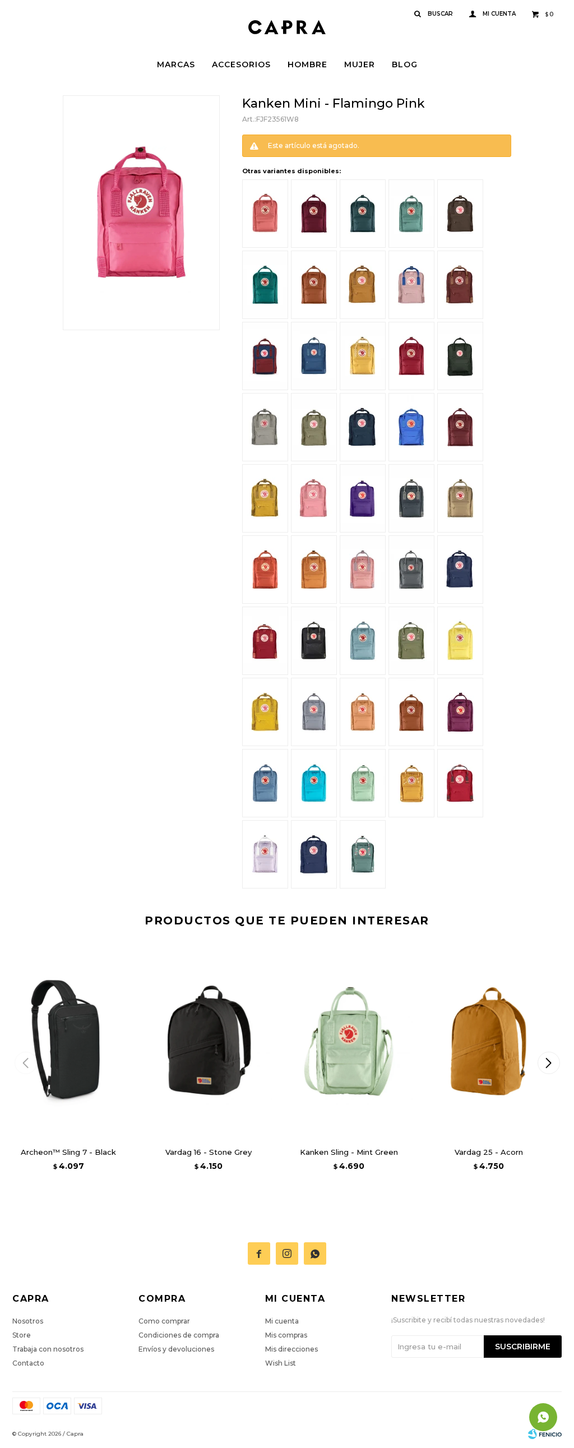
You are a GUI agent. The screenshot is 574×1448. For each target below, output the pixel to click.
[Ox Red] (460, 427)
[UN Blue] (411, 427)
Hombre (307, 64)
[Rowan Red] (265, 569)
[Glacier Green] (363, 213)
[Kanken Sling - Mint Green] (348, 1041)
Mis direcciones (291, 1349)
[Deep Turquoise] (314, 783)
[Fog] (265, 427)
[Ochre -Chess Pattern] (363, 356)
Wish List (280, 1363)
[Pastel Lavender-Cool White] (265, 854)
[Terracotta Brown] (411, 712)
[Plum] (314, 213)
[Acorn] (363, 285)
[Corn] (460, 641)
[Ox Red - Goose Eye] (460, 285)
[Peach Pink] (265, 213)
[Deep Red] (411, 356)
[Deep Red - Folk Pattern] (265, 641)
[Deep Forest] (460, 356)
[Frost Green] (411, 213)
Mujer (359, 64)
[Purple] (363, 498)
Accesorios (241, 64)
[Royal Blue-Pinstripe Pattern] (314, 854)
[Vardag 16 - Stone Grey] (208, 1041)
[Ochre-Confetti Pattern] (411, 783)
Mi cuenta (282, 1321)
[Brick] (314, 285)
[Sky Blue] (363, 641)
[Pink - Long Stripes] (363, 569)
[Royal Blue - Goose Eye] (314, 356)
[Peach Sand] (363, 712)
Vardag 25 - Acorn (489, 1152)
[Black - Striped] (314, 641)
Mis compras (286, 1335)
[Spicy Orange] (314, 569)
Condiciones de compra (178, 1335)
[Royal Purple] (460, 712)
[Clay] (460, 498)
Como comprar (164, 1321)
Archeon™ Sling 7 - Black (68, 1152)
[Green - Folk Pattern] (411, 641)
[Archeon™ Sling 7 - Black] (68, 1041)
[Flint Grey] (314, 712)
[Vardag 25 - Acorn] (488, 1041)
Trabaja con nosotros (48, 1349)
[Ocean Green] (265, 285)
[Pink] (314, 498)
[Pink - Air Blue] (411, 285)
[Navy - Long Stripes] (411, 498)
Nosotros (27, 1321)
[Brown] (460, 213)
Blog (405, 64)
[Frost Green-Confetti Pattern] (363, 854)
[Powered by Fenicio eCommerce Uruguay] (545, 1434)
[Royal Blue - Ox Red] (265, 356)
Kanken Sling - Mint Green (349, 1152)
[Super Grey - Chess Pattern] (411, 569)
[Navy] (363, 427)
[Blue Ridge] (265, 783)
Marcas (176, 64)
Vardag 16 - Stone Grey (208, 1152)
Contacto (28, 1363)
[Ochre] (265, 498)
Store (21, 1335)
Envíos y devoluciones (176, 1349)
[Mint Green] (363, 783)
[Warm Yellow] (265, 712)
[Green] (314, 427)
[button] (548, 1063)
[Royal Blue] (460, 569)
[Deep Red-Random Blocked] (460, 783)
